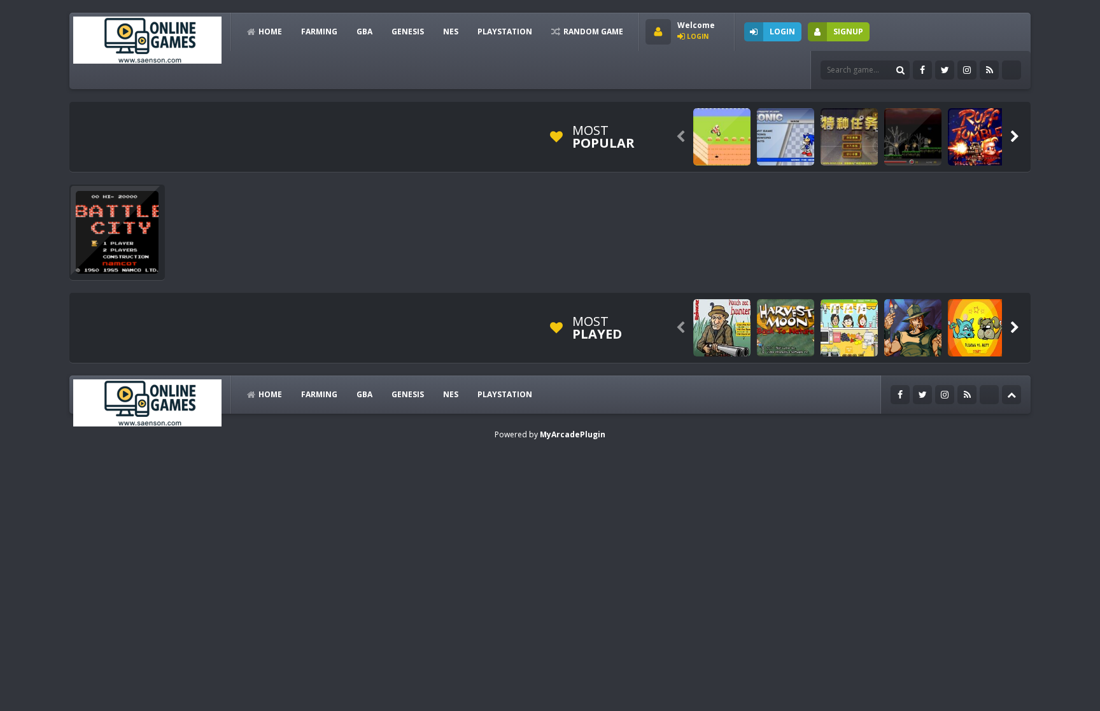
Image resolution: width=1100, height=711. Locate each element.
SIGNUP (848, 31)
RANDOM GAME (593, 31)
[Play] (722, 136)
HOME (270, 31)
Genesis (407, 31)
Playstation (504, 31)
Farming (319, 31)
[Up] (1011, 394)
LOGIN (782, 31)
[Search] (900, 70)
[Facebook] (922, 70)
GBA (364, 31)
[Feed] (989, 70)
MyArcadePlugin (572, 434)
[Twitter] (944, 70)
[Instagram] (967, 70)
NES (450, 31)
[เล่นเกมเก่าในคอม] (147, 39)
